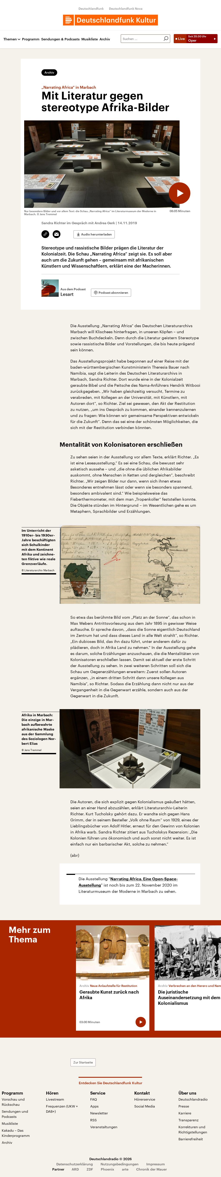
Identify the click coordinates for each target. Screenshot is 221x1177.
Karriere (184, 1113)
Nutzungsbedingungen (120, 1164)
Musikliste (89, 39)
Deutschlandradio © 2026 (110, 1159)
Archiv (104, 39)
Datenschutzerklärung (74, 1164)
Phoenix (107, 1169)
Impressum (155, 1164)
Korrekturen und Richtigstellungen (192, 1129)
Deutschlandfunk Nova (125, 8)
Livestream (55, 1099)
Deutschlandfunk (91, 8)
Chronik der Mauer (151, 1169)
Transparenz (188, 1120)
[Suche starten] (166, 39)
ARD (75, 1169)
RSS (93, 1120)
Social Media (144, 1106)
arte (125, 1169)
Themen (10, 39)
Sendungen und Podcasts (15, 1114)
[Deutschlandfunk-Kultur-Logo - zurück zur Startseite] (110, 20)
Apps (94, 1106)
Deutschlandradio (193, 1099)
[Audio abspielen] (179, 193)
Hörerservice (144, 1099)
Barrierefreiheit (190, 1139)
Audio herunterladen (96, 234)
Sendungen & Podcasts (60, 39)
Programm (30, 39)
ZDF (90, 1169)
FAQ (93, 1099)
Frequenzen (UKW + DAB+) (62, 1108)
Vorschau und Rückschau (13, 1101)
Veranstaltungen (103, 1127)
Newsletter (99, 1113)
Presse (183, 1106)
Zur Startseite (83, 1062)
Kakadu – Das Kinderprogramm (16, 1133)
